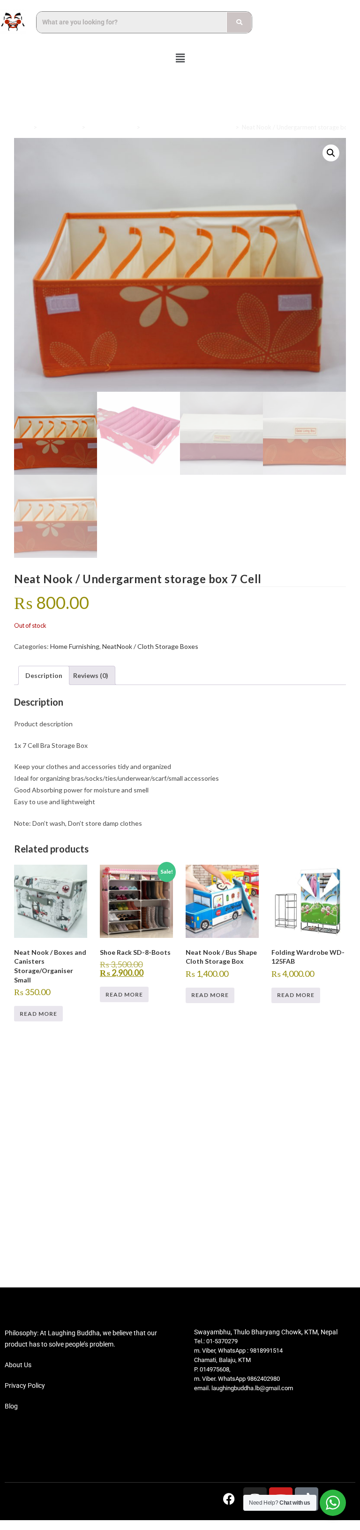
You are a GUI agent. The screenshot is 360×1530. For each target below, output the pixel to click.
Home (22, 127)
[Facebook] (229, 1499)
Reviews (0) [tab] (90, 675)
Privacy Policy (25, 1385)
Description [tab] (43, 675)
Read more (38, 1013)
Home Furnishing (111, 127)
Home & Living (59, 127)
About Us (18, 1365)
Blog (11, 1406)
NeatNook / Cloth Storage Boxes (187, 127)
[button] (180, 58)
